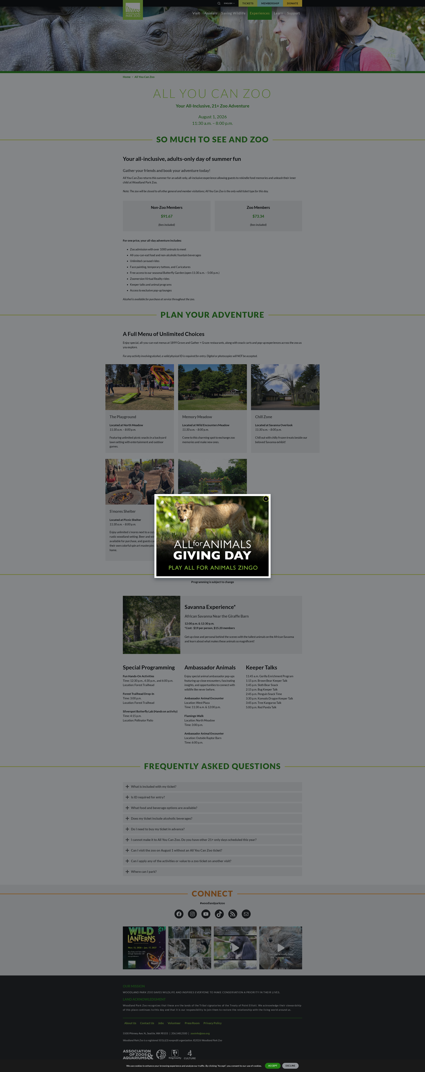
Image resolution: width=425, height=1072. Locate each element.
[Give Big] (212, 535)
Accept (272, 1065)
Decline (290, 1065)
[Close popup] (266, 498)
